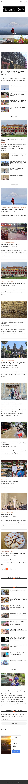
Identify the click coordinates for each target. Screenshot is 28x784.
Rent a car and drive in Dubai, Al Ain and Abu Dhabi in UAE (18, 101)
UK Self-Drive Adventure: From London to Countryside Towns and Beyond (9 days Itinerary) (12, 73)
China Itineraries (8, 242)
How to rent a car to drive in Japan (9, 481)
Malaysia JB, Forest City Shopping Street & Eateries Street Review (18, 614)
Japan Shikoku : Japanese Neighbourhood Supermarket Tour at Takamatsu (18, 631)
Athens (2, 551)
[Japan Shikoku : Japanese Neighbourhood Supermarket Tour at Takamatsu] (5, 631)
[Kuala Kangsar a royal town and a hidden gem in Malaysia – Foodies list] (5, 600)
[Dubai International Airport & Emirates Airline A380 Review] (5, 607)
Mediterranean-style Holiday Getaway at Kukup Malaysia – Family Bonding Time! (17, 623)
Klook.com (3, 729)
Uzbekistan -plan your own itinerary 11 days (16, 169)
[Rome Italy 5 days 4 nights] (5, 177)
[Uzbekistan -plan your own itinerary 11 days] (5, 170)
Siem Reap (9, 360)
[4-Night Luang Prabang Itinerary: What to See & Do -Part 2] (5, 156)
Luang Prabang (9, 320)
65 (16, 569)
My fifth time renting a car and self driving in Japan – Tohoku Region (17, 94)
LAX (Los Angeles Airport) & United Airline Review (17, 653)
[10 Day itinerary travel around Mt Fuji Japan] (5, 87)
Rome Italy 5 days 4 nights (16, 175)
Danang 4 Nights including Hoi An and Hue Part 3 (12, 139)
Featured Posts (3, 207)
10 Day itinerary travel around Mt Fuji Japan (14, 32)
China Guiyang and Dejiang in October (10, 244)
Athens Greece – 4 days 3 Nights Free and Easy (13, 553)
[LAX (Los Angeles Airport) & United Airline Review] (5, 654)
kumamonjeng (6, 211)
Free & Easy (14, 116)
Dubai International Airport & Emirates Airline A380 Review (17, 606)
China (2, 242)
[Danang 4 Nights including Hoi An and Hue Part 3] (14, 128)
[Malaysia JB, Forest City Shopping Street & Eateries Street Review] (5, 615)
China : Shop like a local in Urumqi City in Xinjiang (18, 645)
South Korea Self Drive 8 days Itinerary (17, 108)
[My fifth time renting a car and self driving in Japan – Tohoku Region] (5, 95)
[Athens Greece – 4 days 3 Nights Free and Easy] (14, 540)
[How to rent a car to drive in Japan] (14, 468)
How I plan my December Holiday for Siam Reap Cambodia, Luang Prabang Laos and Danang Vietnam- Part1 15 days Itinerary (18, 163)
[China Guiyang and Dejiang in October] (14, 231)
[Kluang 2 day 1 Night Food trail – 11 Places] (5, 592)
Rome (8, 512)
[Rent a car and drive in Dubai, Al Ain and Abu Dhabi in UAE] (5, 102)
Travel (25, 207)
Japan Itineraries (15, 207)
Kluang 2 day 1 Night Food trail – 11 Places (18, 591)
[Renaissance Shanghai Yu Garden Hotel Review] (5, 662)
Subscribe (14, 723)
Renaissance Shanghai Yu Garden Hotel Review (18, 661)
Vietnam (12, 281)
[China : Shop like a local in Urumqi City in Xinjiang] (5, 647)
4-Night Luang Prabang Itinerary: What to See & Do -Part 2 (18, 154)
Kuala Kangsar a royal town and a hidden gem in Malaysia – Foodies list (18, 599)
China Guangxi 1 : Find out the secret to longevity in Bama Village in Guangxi (17, 639)
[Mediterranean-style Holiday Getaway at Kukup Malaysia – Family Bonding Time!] (5, 623)
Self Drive (14, 49)
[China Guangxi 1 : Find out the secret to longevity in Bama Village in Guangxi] (5, 639)
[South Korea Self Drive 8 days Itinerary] (5, 109)
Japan (9, 207)
